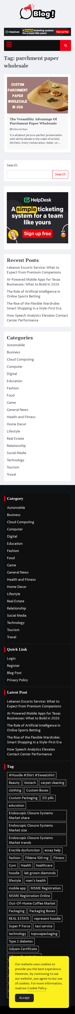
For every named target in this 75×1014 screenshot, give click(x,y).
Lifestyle (13, 431)
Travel (11, 474)
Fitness (58, 858)
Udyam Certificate (23, 949)
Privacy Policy (17, 680)
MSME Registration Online (29, 896)
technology (17, 934)
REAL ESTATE (19, 919)
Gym (12, 865)
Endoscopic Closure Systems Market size (31, 828)
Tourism (13, 467)
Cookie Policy (36, 988)
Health (26, 865)
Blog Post (14, 673)
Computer (15, 367)
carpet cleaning (52, 783)
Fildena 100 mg (37, 858)
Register (13, 666)
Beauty (14, 783)
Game (11, 403)
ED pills (48, 798)
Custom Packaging (23, 798)
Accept (24, 998)
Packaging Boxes (42, 911)
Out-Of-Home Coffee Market (32, 903)
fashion (14, 858)
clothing (15, 790)
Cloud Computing (20, 359)
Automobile (16, 345)
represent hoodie (47, 919)
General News (17, 410)
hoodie (14, 873)
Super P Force (19, 926)
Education (14, 381)
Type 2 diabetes (21, 941)
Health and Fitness (21, 417)
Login (11, 658)
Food (11, 395)
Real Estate (15, 438)
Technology (15, 460)
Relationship (16, 446)
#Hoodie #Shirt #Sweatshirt (32, 775)
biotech (30, 783)
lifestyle (15, 881)
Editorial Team (19, 129)
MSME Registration (46, 888)
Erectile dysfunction (24, 850)
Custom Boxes (37, 790)
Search (12, 165)
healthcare (44, 865)
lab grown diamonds (40, 873)
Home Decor (16, 424)
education (16, 805)
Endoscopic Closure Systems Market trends (31, 840)
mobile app (17, 888)
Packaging (17, 911)
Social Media (16, 453)
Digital (12, 374)
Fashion (13, 388)
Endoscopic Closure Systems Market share (31, 815)
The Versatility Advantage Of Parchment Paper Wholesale (33, 121)
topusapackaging (44, 934)
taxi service (43, 926)
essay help (53, 850)
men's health (36, 881)
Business (13, 352)
